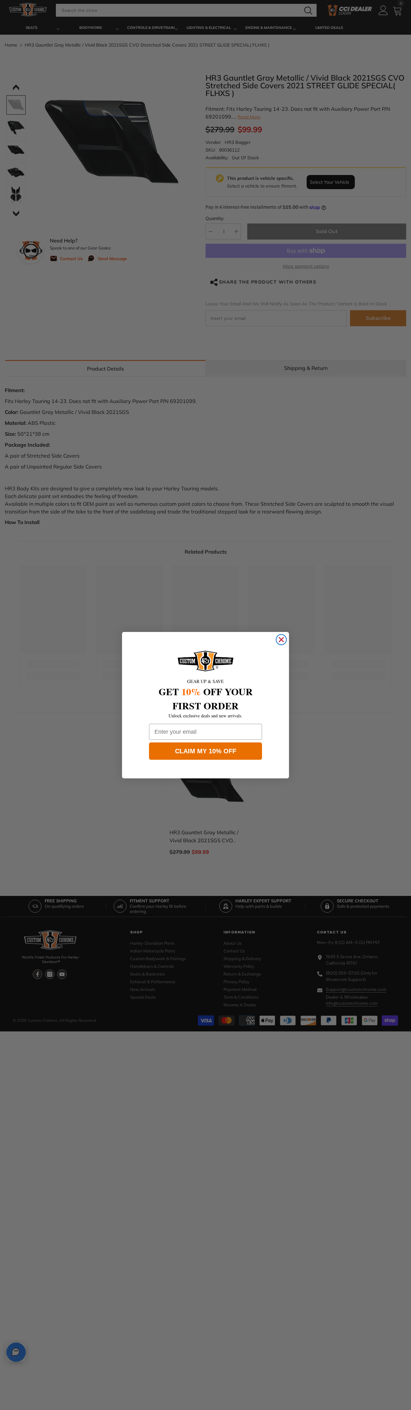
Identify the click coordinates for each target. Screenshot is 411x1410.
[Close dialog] (281, 640)
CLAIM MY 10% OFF (205, 751)
